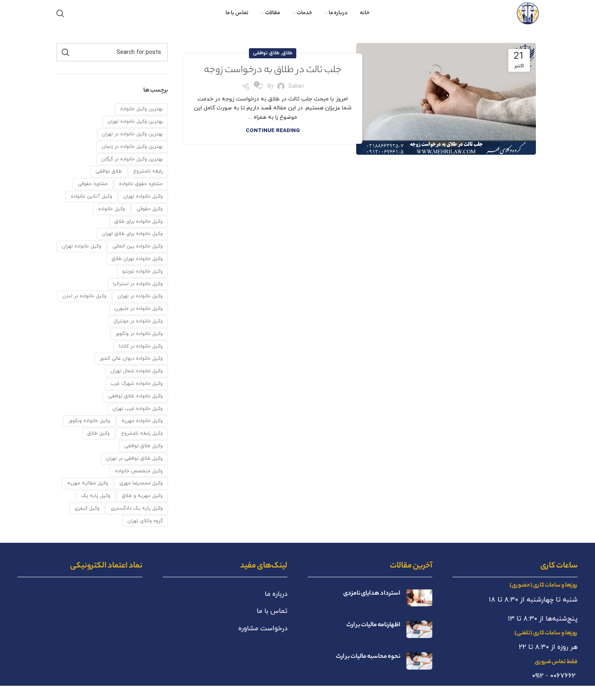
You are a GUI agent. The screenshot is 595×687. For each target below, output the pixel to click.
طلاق (287, 53)
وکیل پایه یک (95, 496)
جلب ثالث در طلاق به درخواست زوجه (273, 71)
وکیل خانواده (111, 209)
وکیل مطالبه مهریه (87, 483)
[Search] (60, 13)
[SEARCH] (65, 52)
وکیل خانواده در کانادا (141, 346)
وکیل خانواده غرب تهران (138, 408)
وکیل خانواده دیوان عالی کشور (131, 358)
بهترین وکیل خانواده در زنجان (132, 146)
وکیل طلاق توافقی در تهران (134, 458)
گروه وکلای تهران (145, 521)
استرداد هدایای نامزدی (371, 594)
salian (296, 86)
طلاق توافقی (266, 53)
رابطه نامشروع (148, 171)
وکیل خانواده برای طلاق (139, 221)
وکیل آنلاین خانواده (91, 196)
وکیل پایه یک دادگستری (137, 508)
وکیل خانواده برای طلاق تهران (132, 233)
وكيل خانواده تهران (143, 196)
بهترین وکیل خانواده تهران (135, 121)
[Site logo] (528, 13)
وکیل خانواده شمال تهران (136, 371)
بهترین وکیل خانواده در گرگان (132, 159)
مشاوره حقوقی (93, 184)
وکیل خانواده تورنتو (142, 271)
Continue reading (273, 130)
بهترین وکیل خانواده (141, 109)
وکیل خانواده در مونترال (138, 321)
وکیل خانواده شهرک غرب (136, 383)
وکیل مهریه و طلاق (142, 496)
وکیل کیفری (87, 508)
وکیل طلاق (98, 433)
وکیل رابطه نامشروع (142, 433)
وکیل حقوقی (149, 209)
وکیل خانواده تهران (81, 246)
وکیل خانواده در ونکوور (139, 334)
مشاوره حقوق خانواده (141, 184)
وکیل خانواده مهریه (142, 421)
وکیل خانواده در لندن (84, 296)
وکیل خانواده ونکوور (89, 421)
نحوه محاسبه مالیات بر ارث (368, 657)
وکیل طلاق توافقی (143, 446)
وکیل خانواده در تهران (140, 296)
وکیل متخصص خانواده (139, 471)
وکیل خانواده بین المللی (138, 246)
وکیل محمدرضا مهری (141, 483)
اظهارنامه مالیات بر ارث (373, 625)
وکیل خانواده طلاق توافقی (135, 396)
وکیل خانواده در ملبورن (139, 308)
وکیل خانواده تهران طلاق (137, 259)
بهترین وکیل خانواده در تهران (132, 134)
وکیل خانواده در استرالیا (138, 284)
